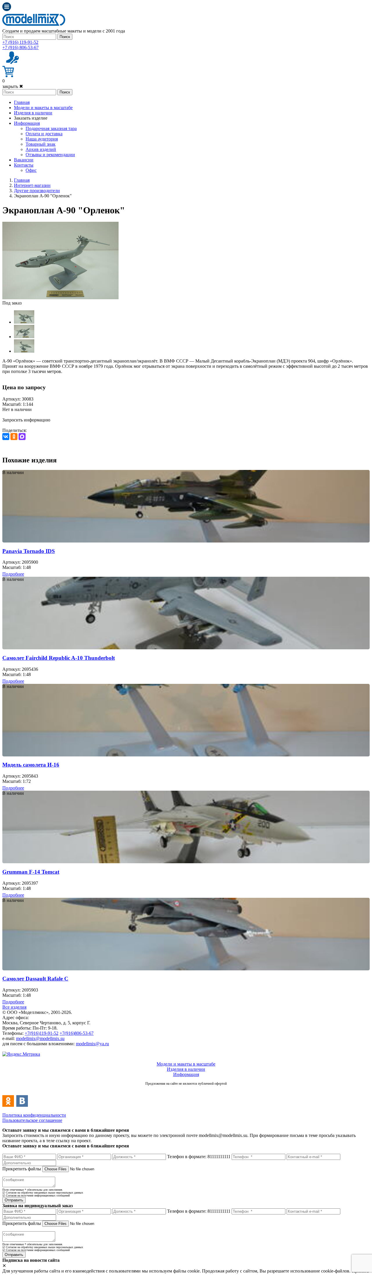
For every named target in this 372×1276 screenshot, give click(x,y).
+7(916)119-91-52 (41, 1033)
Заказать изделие (30, 118)
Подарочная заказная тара (51, 128)
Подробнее (13, 574)
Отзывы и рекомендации (50, 154)
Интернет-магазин (32, 185)
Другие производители (37, 190)
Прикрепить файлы (21, 1168)
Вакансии (23, 159)
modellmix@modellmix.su (40, 1038)
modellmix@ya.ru (92, 1043)
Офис (31, 170)
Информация (27, 123)
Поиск (65, 37)
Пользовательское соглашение (32, 1120)
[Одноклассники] (13, 436)
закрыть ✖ (12, 86)
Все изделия (14, 1007)
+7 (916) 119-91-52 (20, 42)
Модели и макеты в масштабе (43, 107)
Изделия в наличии (33, 112)
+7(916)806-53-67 (77, 1033)
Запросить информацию (26, 419)
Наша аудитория (42, 138)
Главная (22, 102)
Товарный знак (41, 144)
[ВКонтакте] (5, 436)
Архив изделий (41, 149)
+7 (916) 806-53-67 (20, 47)
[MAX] (22, 436)
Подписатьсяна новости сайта (186, 1090)
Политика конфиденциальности (34, 1115)
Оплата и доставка (44, 133)
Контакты (23, 165)
